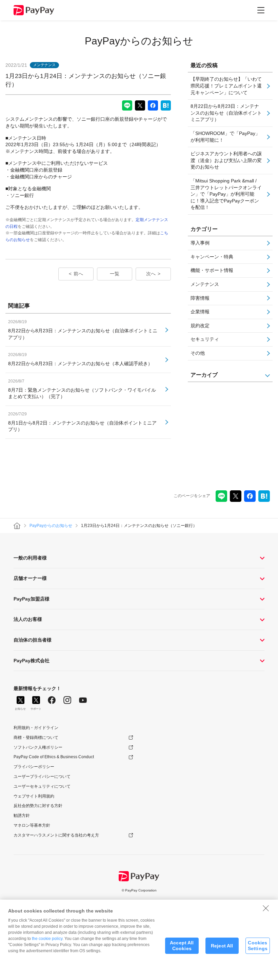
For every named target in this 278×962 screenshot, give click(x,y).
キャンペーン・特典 (212, 256)
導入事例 (200, 243)
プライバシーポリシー (34, 766)
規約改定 (200, 325)
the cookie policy (47, 938)
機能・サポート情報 (212, 270)
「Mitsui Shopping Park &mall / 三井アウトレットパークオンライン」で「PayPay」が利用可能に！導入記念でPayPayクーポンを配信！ (226, 194)
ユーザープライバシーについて (42, 776)
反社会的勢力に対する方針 (38, 805)
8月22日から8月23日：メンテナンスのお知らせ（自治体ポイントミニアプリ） (226, 112)
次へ (151, 273)
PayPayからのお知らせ (139, 40)
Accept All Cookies (182, 945)
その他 (198, 353)
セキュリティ (205, 339)
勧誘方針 (22, 815)
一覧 (114, 273)
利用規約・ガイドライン (36, 727)
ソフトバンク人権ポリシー (38, 747)
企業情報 (200, 311)
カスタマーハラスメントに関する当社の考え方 (56, 835)
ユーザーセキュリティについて (42, 786)
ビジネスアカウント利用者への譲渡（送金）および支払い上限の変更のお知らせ (226, 160)
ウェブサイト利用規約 (34, 796)
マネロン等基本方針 (32, 825)
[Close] (266, 908)
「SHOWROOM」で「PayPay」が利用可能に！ (225, 137)
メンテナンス (205, 284)
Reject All (222, 945)
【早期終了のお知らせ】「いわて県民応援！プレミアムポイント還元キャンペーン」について (226, 85)
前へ (78, 273)
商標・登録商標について (36, 737)
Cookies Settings (257, 945)
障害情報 (200, 298)
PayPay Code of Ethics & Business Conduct (54, 756)
